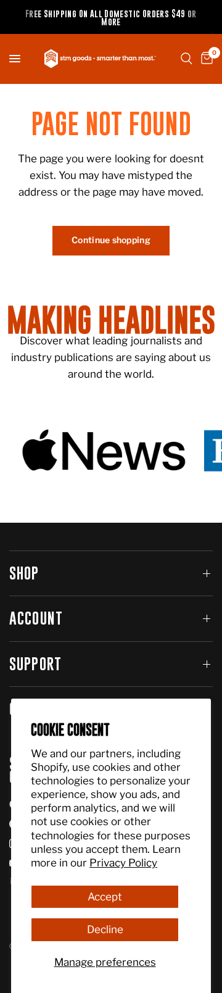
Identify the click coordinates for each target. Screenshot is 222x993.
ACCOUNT (36, 618)
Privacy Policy (123, 863)
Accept (105, 897)
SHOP (24, 573)
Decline (105, 929)
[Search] (186, 58)
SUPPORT (35, 664)
